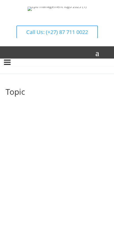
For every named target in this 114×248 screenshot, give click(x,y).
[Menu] (7, 62)
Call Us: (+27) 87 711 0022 (57, 32)
